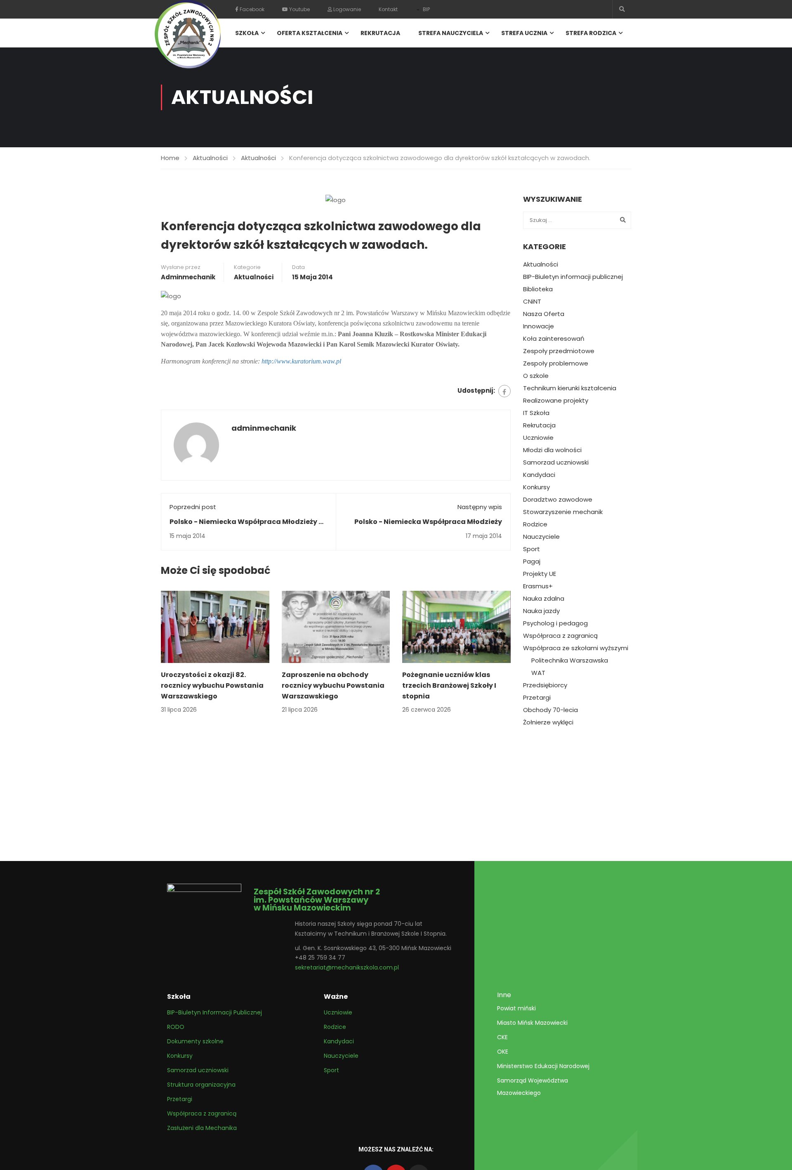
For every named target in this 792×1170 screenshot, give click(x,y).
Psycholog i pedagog (555, 623)
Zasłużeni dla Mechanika (202, 1128)
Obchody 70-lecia (550, 710)
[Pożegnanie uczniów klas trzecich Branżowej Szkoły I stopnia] (456, 626)
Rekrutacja (380, 33)
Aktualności (210, 157)
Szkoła (247, 33)
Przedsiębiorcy (545, 685)
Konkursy (536, 487)
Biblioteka (538, 289)
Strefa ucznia (524, 33)
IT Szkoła (536, 413)
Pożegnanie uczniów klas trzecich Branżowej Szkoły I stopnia (449, 685)
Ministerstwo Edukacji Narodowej (543, 1066)
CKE (502, 1037)
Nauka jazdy (541, 611)
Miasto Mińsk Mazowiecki (532, 1023)
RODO (175, 1027)
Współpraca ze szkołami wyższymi (575, 648)
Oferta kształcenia (309, 33)
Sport (531, 549)
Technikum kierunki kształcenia (569, 388)
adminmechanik (188, 277)
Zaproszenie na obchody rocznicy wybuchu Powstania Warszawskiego (333, 685)
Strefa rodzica (591, 33)
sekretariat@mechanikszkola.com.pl (347, 967)
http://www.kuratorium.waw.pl (301, 361)
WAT (538, 673)
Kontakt (388, 9)
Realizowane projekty (555, 400)
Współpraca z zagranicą (560, 636)
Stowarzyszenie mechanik (563, 512)
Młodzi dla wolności (552, 450)
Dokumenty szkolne (195, 1041)
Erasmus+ (538, 586)
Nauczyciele (541, 537)
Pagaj (531, 561)
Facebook (251, 9)
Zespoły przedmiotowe (558, 351)
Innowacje (538, 326)
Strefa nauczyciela (450, 33)
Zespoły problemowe (555, 363)
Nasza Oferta (543, 314)
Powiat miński (516, 1008)
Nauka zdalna (543, 598)
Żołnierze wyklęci (548, 722)
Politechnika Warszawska (569, 660)
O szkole (536, 376)
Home (170, 157)
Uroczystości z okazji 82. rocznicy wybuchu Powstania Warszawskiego (212, 685)
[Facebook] (504, 391)
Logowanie (346, 9)
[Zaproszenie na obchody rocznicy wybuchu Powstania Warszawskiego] (336, 626)
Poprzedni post (193, 506)
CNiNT (532, 301)
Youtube (299, 9)
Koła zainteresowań (554, 339)
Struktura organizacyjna (201, 1084)
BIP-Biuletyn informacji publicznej (573, 277)
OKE (502, 1051)
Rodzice (535, 524)
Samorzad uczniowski (556, 462)
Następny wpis (479, 506)
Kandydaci (539, 475)
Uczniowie (538, 438)
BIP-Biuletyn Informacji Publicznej (214, 1012)
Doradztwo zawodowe (557, 499)
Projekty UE (539, 574)
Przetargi (537, 698)
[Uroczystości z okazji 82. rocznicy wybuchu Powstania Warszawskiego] (215, 626)
